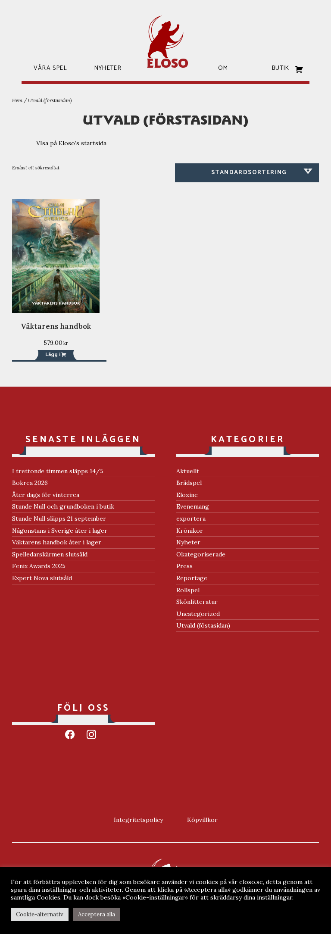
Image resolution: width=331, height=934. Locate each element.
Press (184, 566)
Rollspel (188, 590)
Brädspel (189, 483)
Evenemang (192, 506)
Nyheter (188, 542)
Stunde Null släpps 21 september (59, 518)
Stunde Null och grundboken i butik (63, 506)
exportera (191, 518)
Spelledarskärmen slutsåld (49, 554)
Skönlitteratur (197, 602)
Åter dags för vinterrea (45, 495)
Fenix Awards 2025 (39, 566)
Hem (17, 100)
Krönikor (189, 530)
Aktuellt (187, 471)
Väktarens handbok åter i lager (56, 542)
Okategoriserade (200, 554)
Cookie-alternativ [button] (39, 914)
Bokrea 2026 (30, 483)
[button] (56, 355)
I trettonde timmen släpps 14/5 (57, 471)
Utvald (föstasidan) (203, 625)
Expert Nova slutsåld (42, 578)
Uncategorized (198, 614)
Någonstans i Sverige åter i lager (59, 530)
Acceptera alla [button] (96, 914)
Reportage (191, 578)
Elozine (187, 495)
